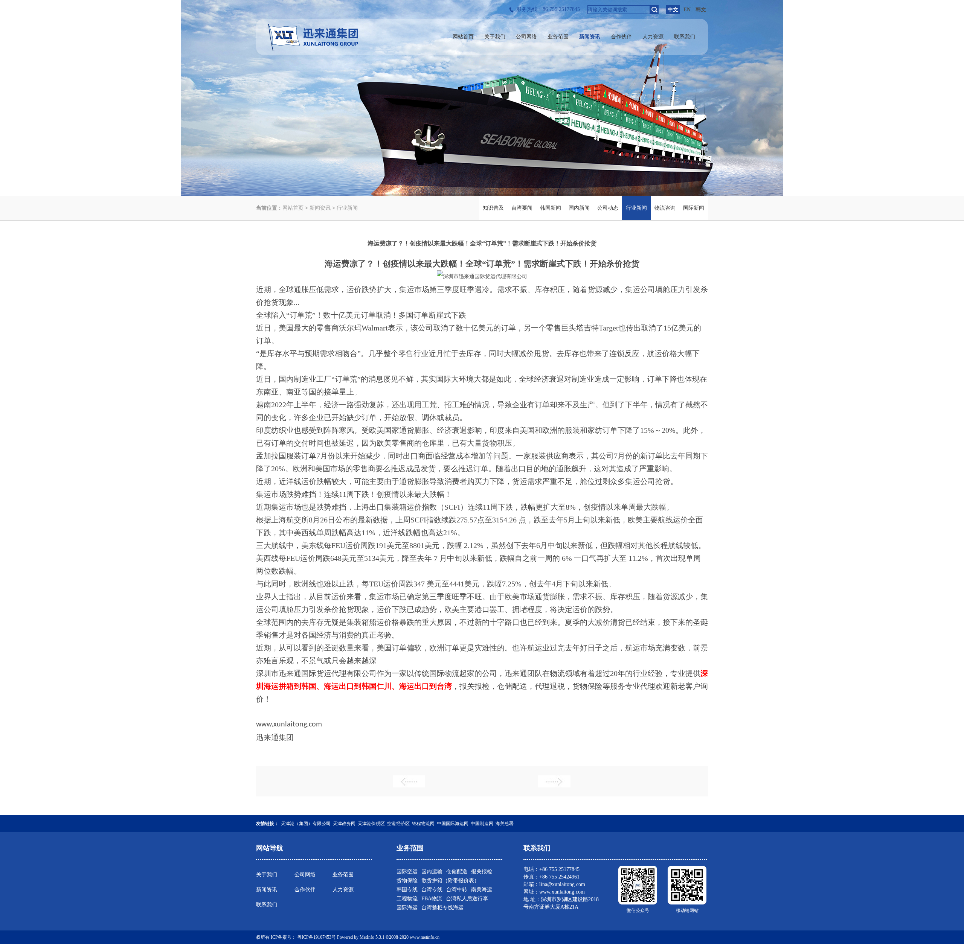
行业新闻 (347, 208)
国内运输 (431, 871)
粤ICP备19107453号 (316, 937)
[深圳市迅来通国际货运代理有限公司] (313, 49)
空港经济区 (398, 823)
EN (687, 9)
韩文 (701, 9)
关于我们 (266, 874)
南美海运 (481, 889)
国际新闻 (693, 208)
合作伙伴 (305, 889)
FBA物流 (431, 898)
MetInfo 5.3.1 (372, 937)
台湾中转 (456, 889)
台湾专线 (431, 889)
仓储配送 (456, 871)
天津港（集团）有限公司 (306, 823)
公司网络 (305, 874)
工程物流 (407, 898)
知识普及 (493, 208)
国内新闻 (579, 208)
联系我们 (266, 904)
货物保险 (407, 880)
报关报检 (481, 871)
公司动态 (607, 208)
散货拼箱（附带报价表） (450, 880)
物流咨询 (665, 208)
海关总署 (505, 823)
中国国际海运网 (452, 823)
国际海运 (407, 908)
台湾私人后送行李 (467, 898)
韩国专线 (407, 889)
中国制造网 (482, 823)
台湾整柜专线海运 (442, 908)
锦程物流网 (423, 823)
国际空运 (407, 871)
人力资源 (343, 889)
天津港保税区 (371, 823)
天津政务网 (344, 823)
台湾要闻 (521, 208)
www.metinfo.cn (424, 937)
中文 (673, 9)
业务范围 (343, 874)
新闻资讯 (320, 208)
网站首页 (293, 208)
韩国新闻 (550, 208)
